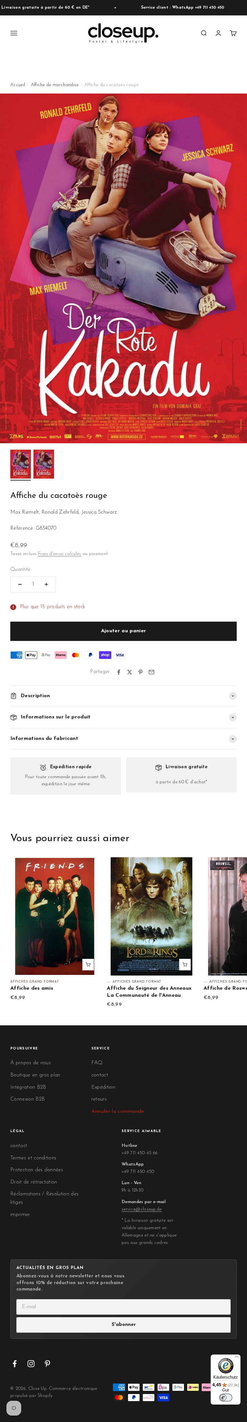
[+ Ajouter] (88, 964)
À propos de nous (30, 1063)
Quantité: (21, 569)
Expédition (103, 1087)
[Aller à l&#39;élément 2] (43, 465)
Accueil (17, 85)
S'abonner (124, 1324)
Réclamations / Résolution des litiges (44, 1198)
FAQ (97, 1063)
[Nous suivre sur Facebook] (14, 1363)
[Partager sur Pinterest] (140, 672)
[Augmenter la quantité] (46, 584)
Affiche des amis (31, 988)
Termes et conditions (33, 1158)
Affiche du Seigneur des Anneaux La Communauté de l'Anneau (149, 992)
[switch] (225, 1397)
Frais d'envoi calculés (59, 554)
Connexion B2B (27, 1099)
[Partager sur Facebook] (118, 672)
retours (99, 1099)
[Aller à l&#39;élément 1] (20, 465)
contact (99, 1075)
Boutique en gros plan (35, 1075)
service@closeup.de (142, 1209)
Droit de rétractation (33, 1182)
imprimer (20, 1214)
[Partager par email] (151, 672)
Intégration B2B (28, 1087)
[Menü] (237, 1358)
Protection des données (36, 1170)
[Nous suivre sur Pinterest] (47, 1363)
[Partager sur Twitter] (129, 672)
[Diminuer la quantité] (20, 584)
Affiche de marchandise (55, 85)
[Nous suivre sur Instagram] (31, 1363)
